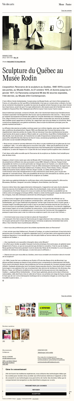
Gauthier (19, 398)
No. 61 (16, 57)
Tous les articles (66, 10)
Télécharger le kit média (45, 352)
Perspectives (7, 56)
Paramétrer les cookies (36, 386)
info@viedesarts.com (9, 358)
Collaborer (5, 352)
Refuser (36, 390)
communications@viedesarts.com (49, 362)
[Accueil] (8, 4)
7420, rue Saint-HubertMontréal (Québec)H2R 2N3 (9, 362)
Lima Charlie (35, 398)
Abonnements (7, 350)
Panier (68, 4)
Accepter (36, 394)
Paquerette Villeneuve (16, 62)
